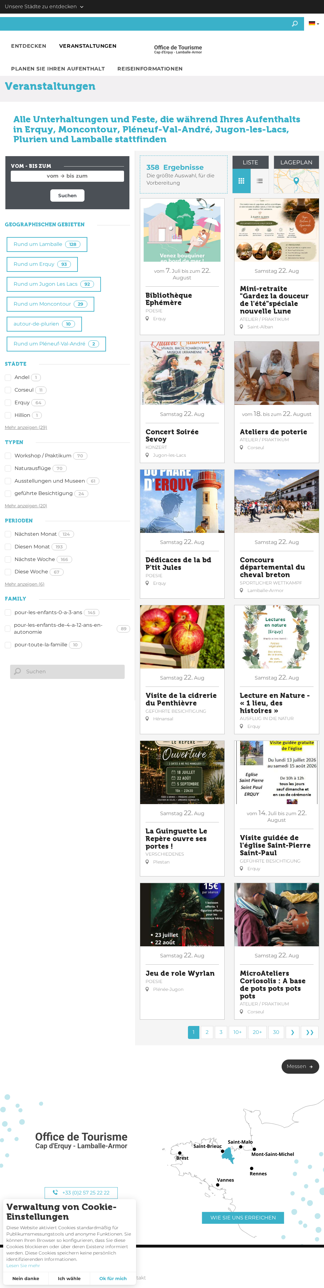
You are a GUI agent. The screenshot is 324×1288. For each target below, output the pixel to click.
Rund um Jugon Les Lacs (52, 284)
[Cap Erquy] (81, 1141)
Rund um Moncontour (48, 304)
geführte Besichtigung (49, 493)
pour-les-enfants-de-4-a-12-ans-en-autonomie (70, 628)
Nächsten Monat (42, 534)
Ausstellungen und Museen (55, 481)
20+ (257, 1032)
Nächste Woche (41, 559)
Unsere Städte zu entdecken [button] (41, 6)
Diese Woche (37, 572)
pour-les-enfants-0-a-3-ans (55, 612)
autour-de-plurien (42, 324)
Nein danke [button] (25, 1278)
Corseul (28, 390)
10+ (238, 1032)
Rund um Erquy (40, 264)
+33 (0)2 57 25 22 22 (85, 1193)
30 (276, 1032)
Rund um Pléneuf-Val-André (54, 344)
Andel (26, 377)
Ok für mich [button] (113, 1278)
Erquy (28, 403)
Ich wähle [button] (69, 1278)
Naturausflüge (39, 468)
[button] (29, 46)
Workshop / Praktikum (49, 456)
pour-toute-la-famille (46, 645)
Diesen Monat (39, 547)
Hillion (26, 415)
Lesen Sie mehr (23, 1265)
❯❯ (310, 1032)
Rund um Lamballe (45, 244)
